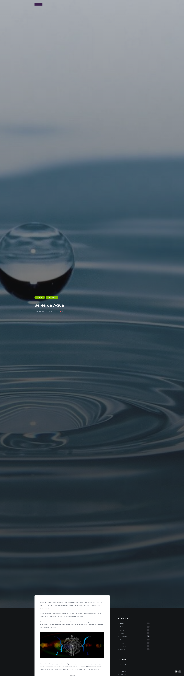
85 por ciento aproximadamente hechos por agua (74, 622)
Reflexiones (50, 10)
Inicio (39, 10)
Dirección (144, 10)
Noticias (122, 633)
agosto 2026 (123, 664)
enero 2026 (123, 668)
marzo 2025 (123, 674)
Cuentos (71, 10)
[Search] (176, 671)
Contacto (107, 10)
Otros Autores (95, 10)
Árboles (122, 623)
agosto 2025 (123, 671)
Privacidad (133, 10)
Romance (61, 10)
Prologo (122, 643)
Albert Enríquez (39, 311)
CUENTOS (72, 675)
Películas (122, 639)
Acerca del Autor (120, 10)
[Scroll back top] (179, 671)
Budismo (82, 10)
